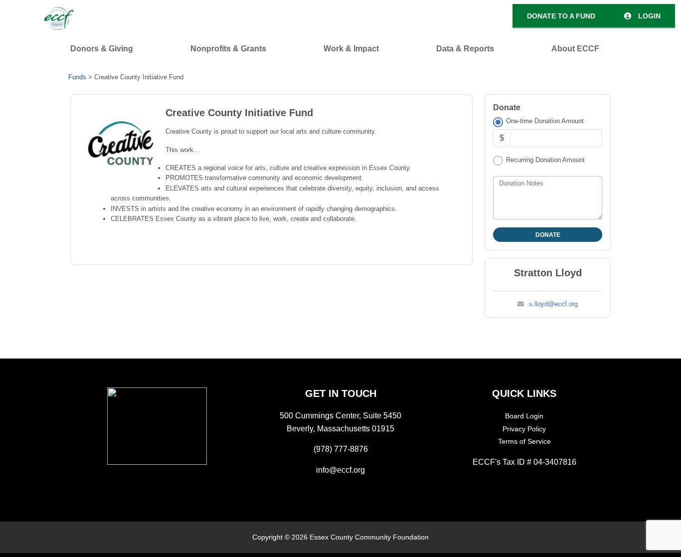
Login (648, 16)
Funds (77, 77)
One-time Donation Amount (545, 121)
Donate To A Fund (561, 16)
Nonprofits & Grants (228, 48)
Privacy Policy (524, 429)
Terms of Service (524, 441)
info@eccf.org (340, 470)
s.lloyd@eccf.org (553, 304)
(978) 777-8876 (341, 449)
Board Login (524, 416)
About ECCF (575, 48)
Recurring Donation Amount (545, 160)
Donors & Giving (101, 48)
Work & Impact (351, 48)
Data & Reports (465, 48)
